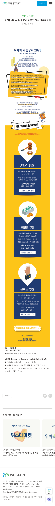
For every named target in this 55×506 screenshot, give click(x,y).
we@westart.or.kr (32, 484)
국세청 (40, 497)
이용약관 (18, 497)
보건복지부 (6, 500)
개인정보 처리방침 (8, 497)
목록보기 (7, 396)
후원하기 (42, 3)
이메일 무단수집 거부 (30, 497)
